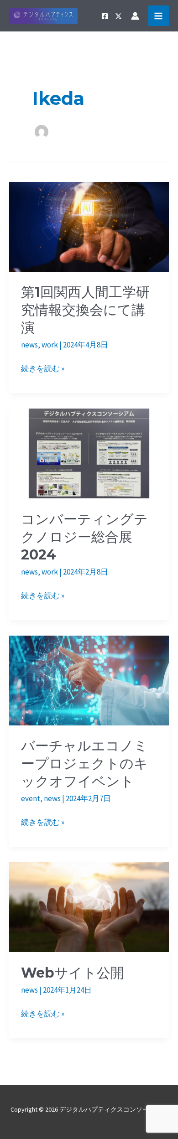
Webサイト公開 (72, 972)
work (50, 345)
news (29, 345)
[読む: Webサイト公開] (89, 906)
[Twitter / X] (118, 16)
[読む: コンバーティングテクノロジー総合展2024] (89, 453)
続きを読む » (42, 369)
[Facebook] (104, 16)
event (30, 798)
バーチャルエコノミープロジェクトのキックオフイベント (84, 763)
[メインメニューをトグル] (158, 15)
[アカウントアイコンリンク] (135, 16)
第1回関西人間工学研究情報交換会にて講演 (85, 310)
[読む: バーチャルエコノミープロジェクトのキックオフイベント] (89, 679)
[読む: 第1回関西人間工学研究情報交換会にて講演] (89, 226)
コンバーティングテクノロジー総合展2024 (84, 537)
